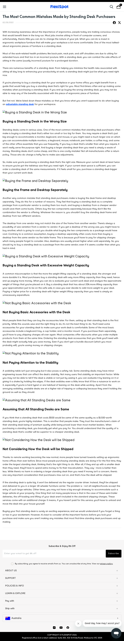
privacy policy (106, 564)
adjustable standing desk (20, 104)
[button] (62, 570)
